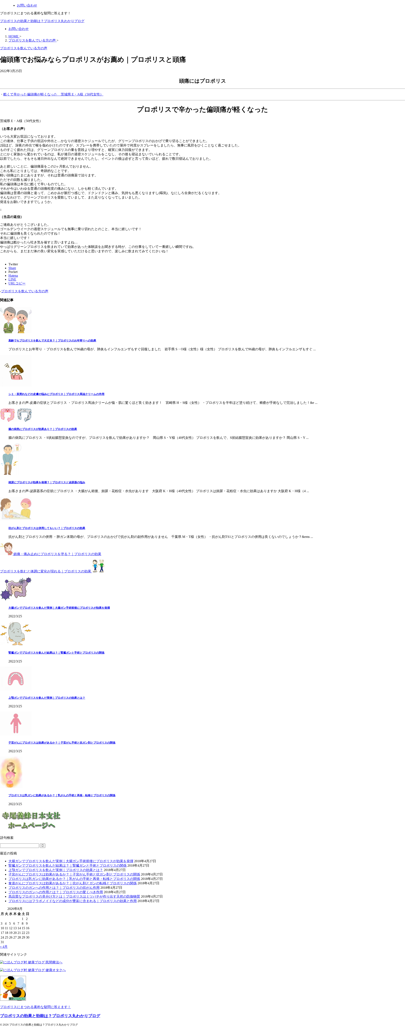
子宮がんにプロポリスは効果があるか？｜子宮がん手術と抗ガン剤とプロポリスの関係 (61, 742)
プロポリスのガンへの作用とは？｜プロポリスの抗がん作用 (54, 887)
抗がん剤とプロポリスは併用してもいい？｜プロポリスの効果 (46, 528)
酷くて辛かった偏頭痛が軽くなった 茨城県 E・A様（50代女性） (53, 94)
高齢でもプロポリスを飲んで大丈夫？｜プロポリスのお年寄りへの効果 (52, 340)
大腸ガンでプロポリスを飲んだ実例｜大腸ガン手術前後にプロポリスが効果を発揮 (59, 607)
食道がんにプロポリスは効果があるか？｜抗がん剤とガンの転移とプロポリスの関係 (72, 883)
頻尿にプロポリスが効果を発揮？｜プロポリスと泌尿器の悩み (46, 482)
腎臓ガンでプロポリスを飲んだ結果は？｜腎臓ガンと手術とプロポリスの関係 (56, 652)
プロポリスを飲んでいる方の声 (24, 291)
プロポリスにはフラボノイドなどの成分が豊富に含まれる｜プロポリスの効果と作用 (72, 901)
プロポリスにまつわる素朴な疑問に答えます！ (35, 1007)
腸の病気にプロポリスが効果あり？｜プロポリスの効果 (42, 429)
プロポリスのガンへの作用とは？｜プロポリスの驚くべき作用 (55, 892)
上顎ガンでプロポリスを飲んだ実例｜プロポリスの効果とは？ (46, 697)
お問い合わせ (18, 29)
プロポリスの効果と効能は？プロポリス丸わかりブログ (42, 21)
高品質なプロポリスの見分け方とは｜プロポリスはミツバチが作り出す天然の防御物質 (74, 896)
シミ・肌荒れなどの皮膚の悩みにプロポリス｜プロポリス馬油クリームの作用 (56, 394)
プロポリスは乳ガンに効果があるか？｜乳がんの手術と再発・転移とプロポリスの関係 (61, 795)
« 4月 (4, 946)
